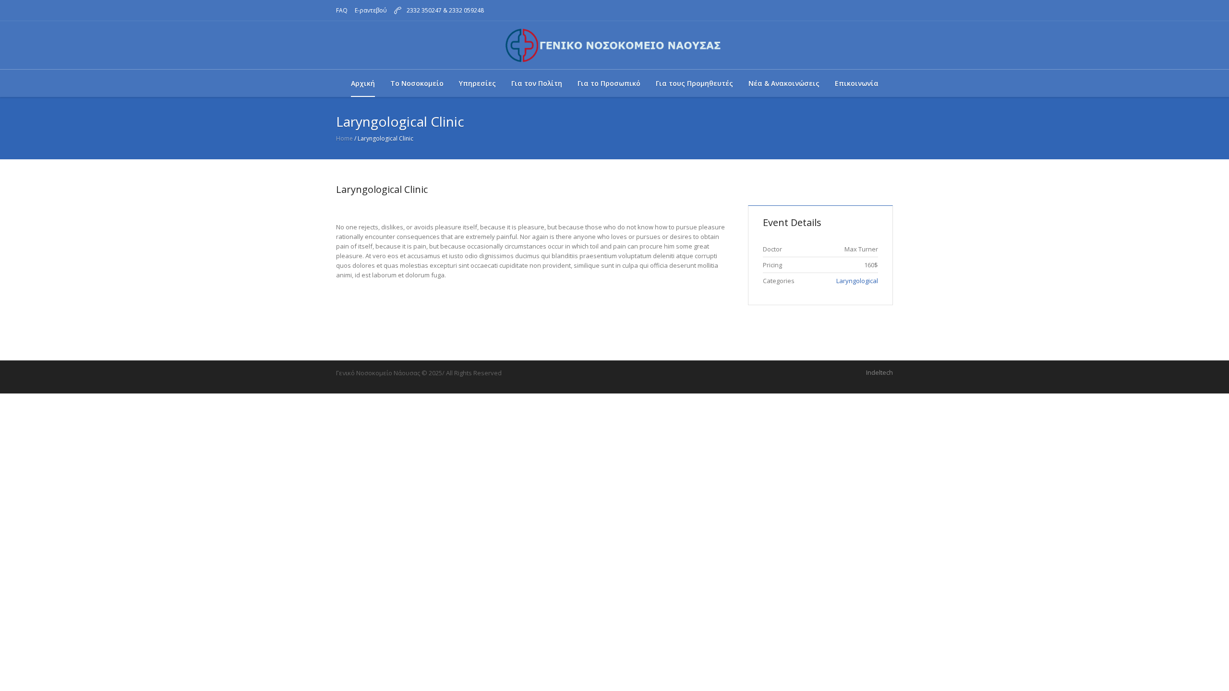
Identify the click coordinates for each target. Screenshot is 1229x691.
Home (344, 138)
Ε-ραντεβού (371, 10)
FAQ (342, 10)
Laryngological (857, 280)
